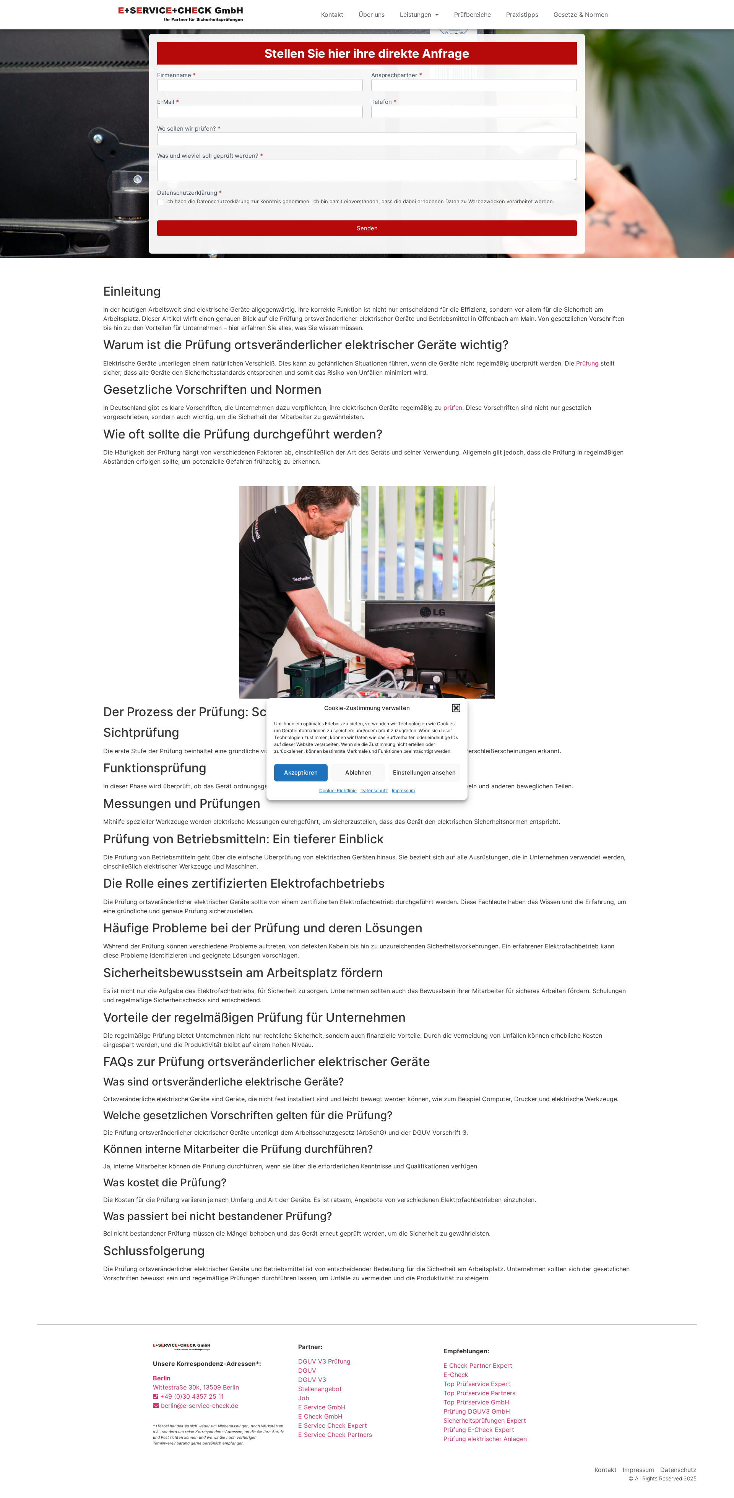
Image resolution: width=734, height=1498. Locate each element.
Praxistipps (522, 14)
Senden (367, 228)
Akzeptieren (301, 772)
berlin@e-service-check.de (198, 1405)
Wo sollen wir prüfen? (189, 129)
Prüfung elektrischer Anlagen (485, 1439)
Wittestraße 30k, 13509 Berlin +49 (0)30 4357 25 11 (196, 1387)
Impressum (403, 790)
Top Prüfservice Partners (479, 1393)
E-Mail (168, 102)
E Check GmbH (320, 1416)
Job (303, 1398)
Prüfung (587, 363)
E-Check (455, 1374)
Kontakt (332, 14)
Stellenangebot (320, 1389)
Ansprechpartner (396, 75)
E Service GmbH (322, 1407)
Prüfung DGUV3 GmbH (476, 1411)
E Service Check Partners (335, 1434)
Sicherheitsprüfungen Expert (484, 1420)
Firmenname (176, 75)
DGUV (307, 1370)
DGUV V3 (312, 1379)
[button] (456, 708)
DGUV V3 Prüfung (324, 1361)
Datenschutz (374, 790)
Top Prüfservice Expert (476, 1384)
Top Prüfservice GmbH (476, 1402)
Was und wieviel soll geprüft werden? (210, 156)
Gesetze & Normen (581, 14)
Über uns (372, 14)
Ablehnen (358, 772)
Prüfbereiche (472, 14)
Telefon (383, 102)
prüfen (452, 407)
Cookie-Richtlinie (338, 790)
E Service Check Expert (334, 1425)
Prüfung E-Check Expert (478, 1429)
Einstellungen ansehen (424, 772)
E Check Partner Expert (477, 1365)
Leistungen (415, 14)
